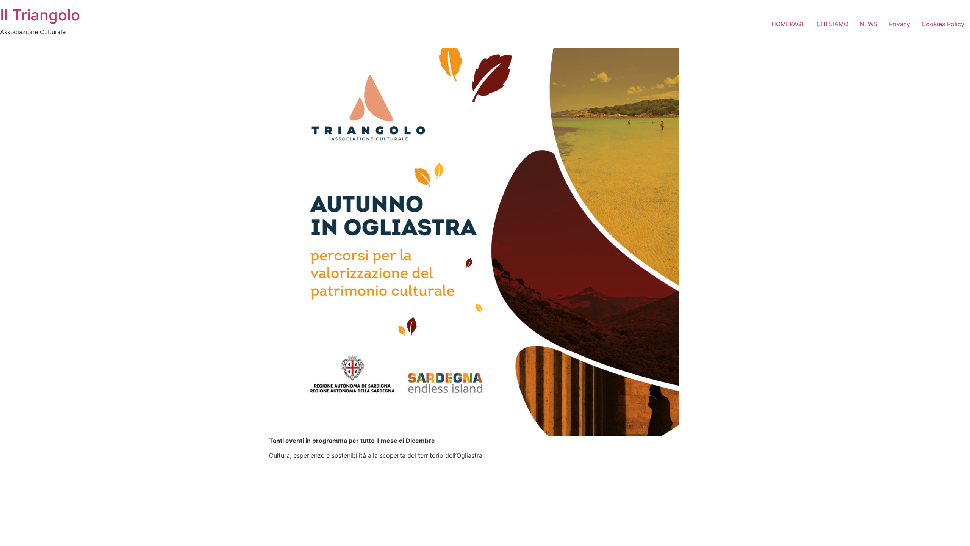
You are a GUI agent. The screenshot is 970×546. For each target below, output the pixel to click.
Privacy (899, 24)
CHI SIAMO (832, 24)
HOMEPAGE (788, 24)
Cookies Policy (943, 24)
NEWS (869, 24)
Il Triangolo (40, 15)
